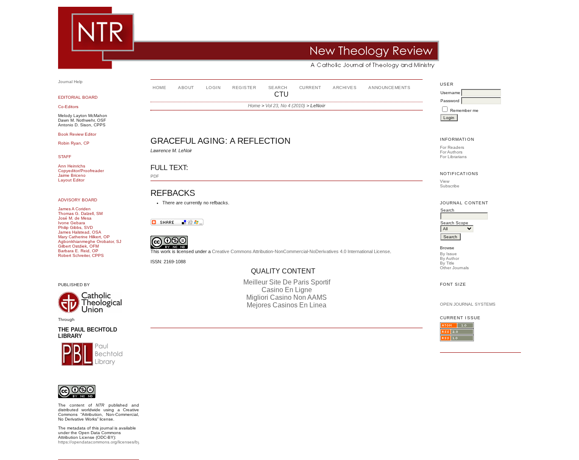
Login (213, 87)
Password (449, 100)
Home (159, 87)
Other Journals (454, 267)
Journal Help (70, 81)
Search (277, 87)
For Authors (451, 152)
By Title (447, 263)
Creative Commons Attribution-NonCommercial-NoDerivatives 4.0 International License (301, 251)
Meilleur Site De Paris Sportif (286, 282)
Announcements (389, 87)
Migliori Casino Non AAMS (286, 297)
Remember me (464, 110)
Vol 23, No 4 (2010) (285, 105)
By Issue (448, 253)
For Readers (452, 147)
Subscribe (449, 186)
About (186, 87)
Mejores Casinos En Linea (286, 305)
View (444, 181)
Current (310, 87)
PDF (154, 176)
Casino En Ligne (287, 289)
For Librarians (453, 156)
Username (450, 92)
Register (244, 87)
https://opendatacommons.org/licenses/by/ (99, 442)
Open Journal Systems (467, 304)
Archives (344, 87)
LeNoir (317, 105)
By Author (449, 258)
